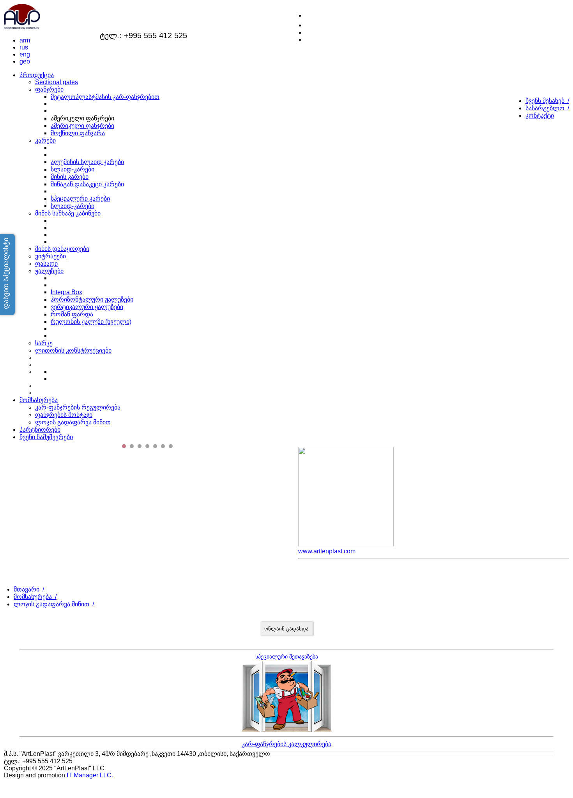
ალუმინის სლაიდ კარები (87, 162)
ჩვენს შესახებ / (547, 100)
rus (23, 47)
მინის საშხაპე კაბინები (68, 213)
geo (24, 61)
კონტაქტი (539, 115)
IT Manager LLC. (90, 775)
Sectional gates (56, 82)
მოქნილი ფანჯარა (78, 133)
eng (24, 54)
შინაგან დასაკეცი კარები (87, 184)
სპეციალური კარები (80, 198)
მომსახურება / (35, 596)
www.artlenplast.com (326, 551)
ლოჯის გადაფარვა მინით (73, 422)
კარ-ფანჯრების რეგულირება (77, 407)
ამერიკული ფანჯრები (82, 125)
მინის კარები (69, 176)
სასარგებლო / (547, 108)
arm (24, 40)
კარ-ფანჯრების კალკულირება (286, 744)
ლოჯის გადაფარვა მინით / (54, 604)
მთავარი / (29, 589)
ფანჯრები (49, 89)
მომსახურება (38, 400)
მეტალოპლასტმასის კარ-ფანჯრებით (105, 97)
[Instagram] (309, 24)
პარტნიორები (39, 429)
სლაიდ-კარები (72, 169)
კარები (45, 140)
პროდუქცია (36, 75)
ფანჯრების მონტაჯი (63, 414)
